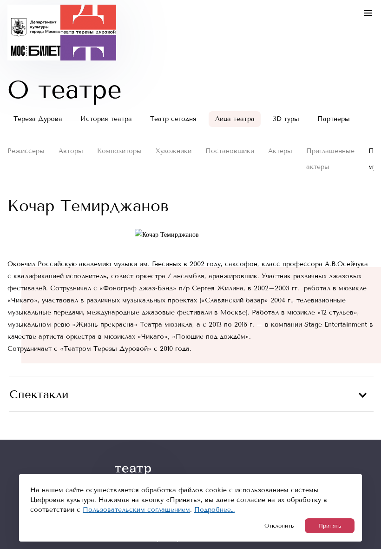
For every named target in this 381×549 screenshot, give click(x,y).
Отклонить (279, 525)
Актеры (280, 151)
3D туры (286, 119)
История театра (106, 119)
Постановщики (229, 151)
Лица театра (235, 119)
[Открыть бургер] (368, 13)
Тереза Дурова (37, 119)
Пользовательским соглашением (136, 510)
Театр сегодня (173, 119)
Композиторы (119, 151)
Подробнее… (214, 510)
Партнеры (333, 119)
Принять (329, 525)
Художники (173, 151)
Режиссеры (26, 151)
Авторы (71, 151)
